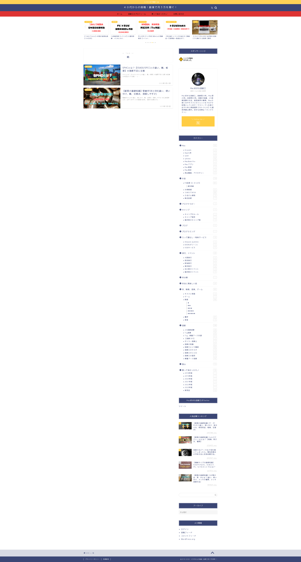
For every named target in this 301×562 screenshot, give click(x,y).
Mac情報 (200, 167)
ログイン (185, 529)
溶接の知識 (200, 344)
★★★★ (191, 311)
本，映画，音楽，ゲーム (199, 289)
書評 (200, 317)
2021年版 (200, 381)
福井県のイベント (200, 272)
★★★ (190, 308)
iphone (200, 158)
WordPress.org (188, 539)
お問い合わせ (178, 14)
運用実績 (191, 186)
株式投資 (200, 198)
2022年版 (200, 384)
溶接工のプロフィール (137, 14)
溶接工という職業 (200, 347)
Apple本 (200, 153)
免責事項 (106, 559)
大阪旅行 (200, 257)
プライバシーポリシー (92, 559)
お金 (199, 178)
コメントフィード (188, 536)
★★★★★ (191, 314)
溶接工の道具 (200, 355)
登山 (199, 364)
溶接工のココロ (200, 353)
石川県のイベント (200, 269)
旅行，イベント (199, 253)
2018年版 (200, 373)
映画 (200, 299)
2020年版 (200, 379)
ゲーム (200, 296)
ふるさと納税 (200, 195)
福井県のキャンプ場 (200, 220)
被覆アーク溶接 (200, 358)
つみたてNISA (200, 192)
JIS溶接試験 (200, 330)
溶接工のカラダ (200, 350)
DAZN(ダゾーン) (200, 244)
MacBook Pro (200, 161)
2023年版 (200, 387)
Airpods (200, 150)
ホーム (119, 14)
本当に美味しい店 (199, 283)
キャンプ (199, 210)
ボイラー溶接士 (200, 341)
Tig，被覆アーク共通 (200, 335)
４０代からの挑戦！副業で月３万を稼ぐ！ (150, 7)
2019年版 (200, 376)
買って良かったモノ (160, 14)
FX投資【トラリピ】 (200, 183)
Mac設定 (200, 170)
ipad (200, 155)
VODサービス (200, 247)
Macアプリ (200, 164)
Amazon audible (200, 242)
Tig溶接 (200, 333)
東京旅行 (200, 266)
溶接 (199, 325)
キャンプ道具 (200, 217)
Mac (199, 145)
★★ (189, 306)
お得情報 (200, 189)
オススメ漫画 (200, 294)
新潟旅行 (200, 263)
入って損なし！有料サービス (199, 237)
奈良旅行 (200, 260)
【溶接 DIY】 (200, 338)
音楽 (200, 320)
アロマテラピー (199, 204)
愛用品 (200, 390)
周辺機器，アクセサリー (200, 173)
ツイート (182, 406)
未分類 (199, 277)
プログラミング (199, 231)
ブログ (199, 225)
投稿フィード (186, 532)
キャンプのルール (200, 214)
